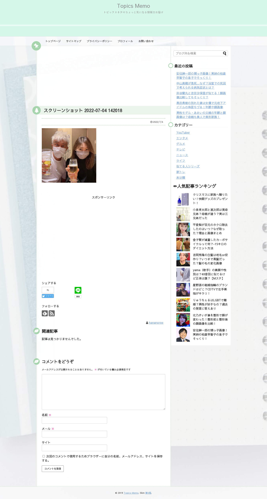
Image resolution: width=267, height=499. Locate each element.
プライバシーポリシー (99, 41)
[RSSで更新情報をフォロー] (52, 313)
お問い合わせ (146, 41)
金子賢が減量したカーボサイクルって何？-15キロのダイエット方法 (210, 244)
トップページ (53, 41)
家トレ (180, 172)
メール (48, 429)
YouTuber (183, 132)
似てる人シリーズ (188, 166)
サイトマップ (73, 41)
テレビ (180, 149)
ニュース (182, 155)
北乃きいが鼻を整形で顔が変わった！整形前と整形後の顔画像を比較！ (210, 319)
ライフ (180, 161)
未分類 (180, 177)
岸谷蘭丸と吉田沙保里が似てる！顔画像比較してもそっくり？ (201, 95)
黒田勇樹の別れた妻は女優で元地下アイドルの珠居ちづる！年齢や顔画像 (201, 105)
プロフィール (125, 41)
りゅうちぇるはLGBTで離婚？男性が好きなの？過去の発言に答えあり (210, 304)
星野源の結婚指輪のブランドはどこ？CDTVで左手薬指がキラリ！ (210, 289)
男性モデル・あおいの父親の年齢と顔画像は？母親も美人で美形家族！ (201, 115)
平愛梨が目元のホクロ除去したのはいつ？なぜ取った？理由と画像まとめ (210, 229)
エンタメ (182, 138)
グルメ (180, 144)
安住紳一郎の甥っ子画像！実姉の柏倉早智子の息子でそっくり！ (201, 75)
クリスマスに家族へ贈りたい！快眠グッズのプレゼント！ (210, 198)
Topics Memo (133, 5)
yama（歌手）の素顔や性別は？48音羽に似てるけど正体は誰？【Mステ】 (209, 274)
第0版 (148, 492)
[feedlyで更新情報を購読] (45, 313)
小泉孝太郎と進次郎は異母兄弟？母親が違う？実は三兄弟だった (210, 214)
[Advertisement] (103, 75)
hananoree (156, 322)
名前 (46, 415)
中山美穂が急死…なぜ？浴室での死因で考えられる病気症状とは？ (201, 85)
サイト (46, 442)
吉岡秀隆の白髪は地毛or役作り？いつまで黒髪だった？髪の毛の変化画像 (210, 259)
